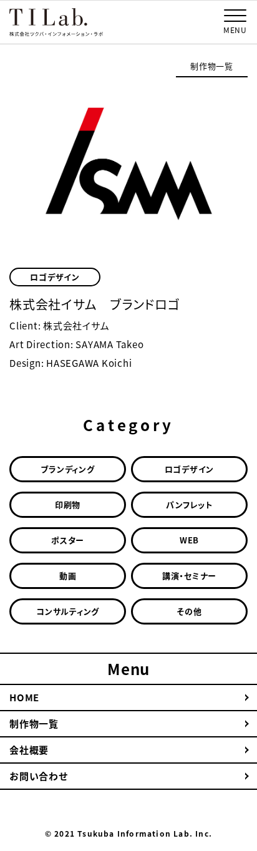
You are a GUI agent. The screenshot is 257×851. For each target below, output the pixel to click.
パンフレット (189, 504)
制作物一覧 (211, 66)
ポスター (67, 540)
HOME (24, 697)
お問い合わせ (38, 776)
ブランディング (67, 469)
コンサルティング (67, 611)
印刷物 (67, 504)
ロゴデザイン (55, 277)
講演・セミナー (189, 575)
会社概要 (29, 750)
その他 (189, 611)
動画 (68, 575)
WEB (189, 540)
